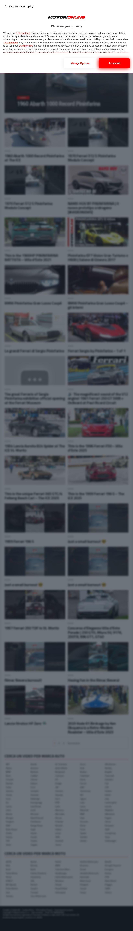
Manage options (80, 63)
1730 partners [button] (23, 33)
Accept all (114, 63)
